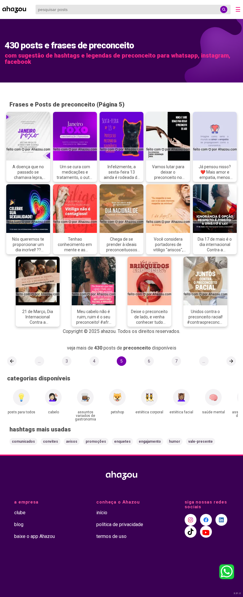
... (39, 361)
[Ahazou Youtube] (206, 532)
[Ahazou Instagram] (190, 520)
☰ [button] (238, 9)
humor (174, 441)
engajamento (150, 441)
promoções (96, 441)
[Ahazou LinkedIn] (221, 520)
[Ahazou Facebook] (206, 520)
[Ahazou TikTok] (190, 532)
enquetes (122, 441)
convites (50, 441)
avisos (71, 441)
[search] (223, 9)
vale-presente (200, 441)
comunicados (23, 441)
